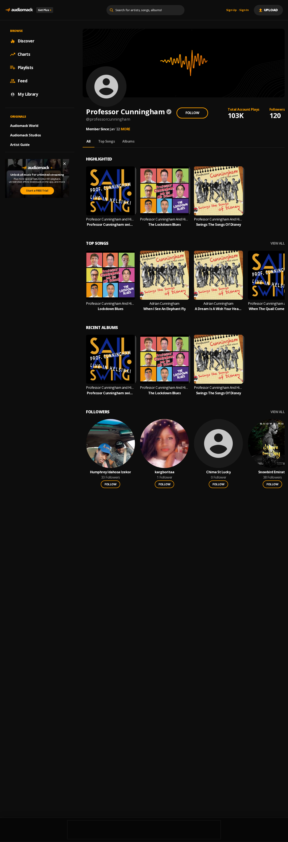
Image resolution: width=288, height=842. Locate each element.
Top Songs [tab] (106, 141)
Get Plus (44, 10)
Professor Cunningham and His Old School (110, 219)
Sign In (244, 10)
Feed (22, 81)
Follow (192, 112)
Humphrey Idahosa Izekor (110, 472)
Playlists (25, 67)
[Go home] (19, 10)
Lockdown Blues (110, 309)
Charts (24, 54)
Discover (26, 41)
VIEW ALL (278, 243)
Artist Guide (20, 144)
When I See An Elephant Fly (164, 309)
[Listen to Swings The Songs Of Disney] (218, 190)
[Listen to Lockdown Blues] (110, 275)
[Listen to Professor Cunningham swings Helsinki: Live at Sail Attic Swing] (110, 190)
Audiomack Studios (25, 135)
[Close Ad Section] (64, 164)
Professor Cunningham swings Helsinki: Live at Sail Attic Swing (110, 224)
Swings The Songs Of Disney (218, 224)
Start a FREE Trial (37, 190)
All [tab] (88, 141)
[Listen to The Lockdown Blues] (164, 190)
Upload (271, 10)
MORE (125, 129)
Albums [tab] (128, 141)
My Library (28, 94)
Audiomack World (24, 125)
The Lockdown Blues (164, 224)
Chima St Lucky (218, 472)
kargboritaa (164, 472)
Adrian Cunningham (164, 303)
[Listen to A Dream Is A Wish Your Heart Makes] (218, 275)
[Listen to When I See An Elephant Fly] (164, 275)
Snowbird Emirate (272, 472)
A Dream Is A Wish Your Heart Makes (218, 309)
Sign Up (231, 10)
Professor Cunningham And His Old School (164, 219)
